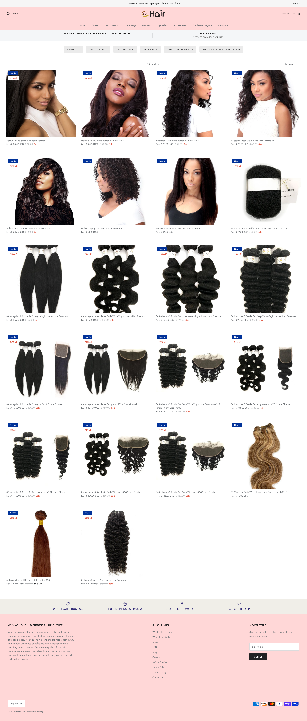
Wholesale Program (202, 25)
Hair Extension (112, 25)
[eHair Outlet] (153, 13)
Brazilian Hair (98, 49)
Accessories (180, 25)
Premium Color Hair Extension (221, 49)
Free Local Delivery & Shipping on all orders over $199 (153, 3)
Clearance (223, 25)
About (155, 642)
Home (82, 25)
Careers (156, 657)
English (295, 3)
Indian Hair (150, 49)
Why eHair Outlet (161, 637)
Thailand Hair (125, 49)
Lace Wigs (131, 25)
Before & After (159, 662)
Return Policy (159, 667)
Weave (94, 25)
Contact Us (157, 677)
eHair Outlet (20, 711)
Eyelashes (163, 25)
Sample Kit (73, 49)
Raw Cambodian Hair (180, 49)
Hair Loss (146, 25)
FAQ (154, 647)
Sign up (258, 656)
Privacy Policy (159, 672)
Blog (154, 652)
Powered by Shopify (35, 711)
